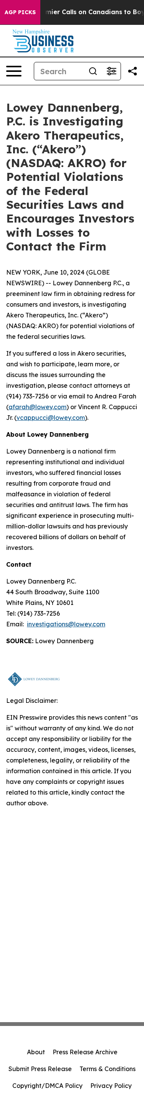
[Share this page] (132, 71)
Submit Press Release (40, 1069)
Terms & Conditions (107, 1069)
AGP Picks (20, 12)
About (36, 1052)
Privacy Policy (111, 1085)
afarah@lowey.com (37, 407)
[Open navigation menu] (14, 71)
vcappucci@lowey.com (51, 417)
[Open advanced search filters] (111, 71)
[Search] (93, 71)
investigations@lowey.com (66, 624)
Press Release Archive (85, 1052)
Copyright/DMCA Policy (47, 1085)
